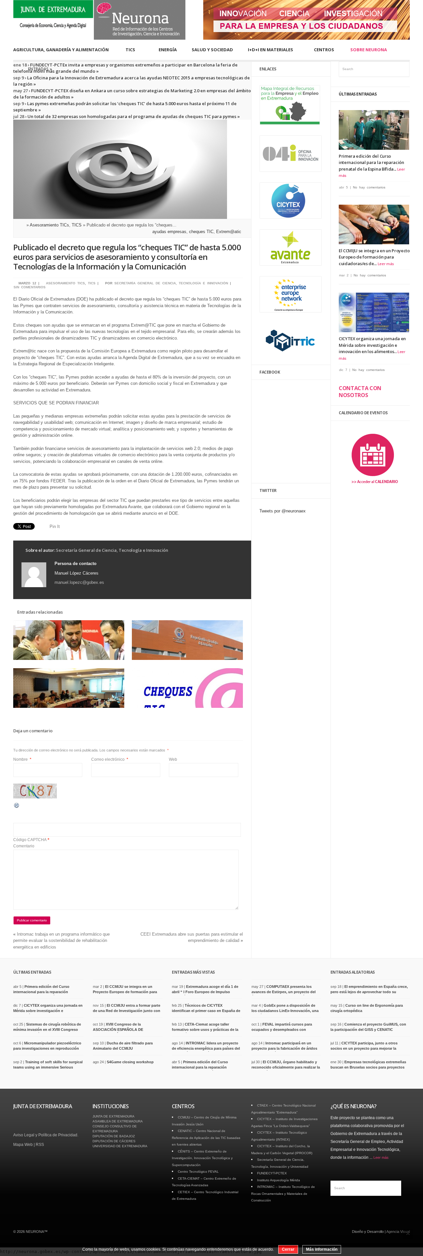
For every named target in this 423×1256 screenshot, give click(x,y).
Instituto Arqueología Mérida (278, 1180)
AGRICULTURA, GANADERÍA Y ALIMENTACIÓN (61, 50)
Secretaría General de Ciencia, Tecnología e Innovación (171, 283)
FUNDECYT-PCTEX (272, 1173)
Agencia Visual (398, 1232)
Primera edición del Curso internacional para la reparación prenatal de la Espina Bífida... (371, 162)
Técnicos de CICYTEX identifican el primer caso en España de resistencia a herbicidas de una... (206, 1010)
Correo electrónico (109, 759)
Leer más (386, 263)
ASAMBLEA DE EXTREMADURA (118, 1121)
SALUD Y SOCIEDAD (212, 50)
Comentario (23, 846)
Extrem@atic (228, 231)
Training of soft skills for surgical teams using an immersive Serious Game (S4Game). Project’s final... (48, 1067)
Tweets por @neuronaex (282, 510)
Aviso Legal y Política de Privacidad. (45, 1135)
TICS (130, 50)
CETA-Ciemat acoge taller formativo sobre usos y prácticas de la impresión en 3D (205, 1029)
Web (173, 759)
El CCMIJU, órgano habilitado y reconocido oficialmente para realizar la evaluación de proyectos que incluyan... (286, 1067)
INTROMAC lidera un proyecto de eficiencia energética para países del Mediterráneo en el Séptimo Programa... (206, 1048)
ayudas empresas (169, 231)
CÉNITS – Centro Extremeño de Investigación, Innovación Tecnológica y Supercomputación (202, 1158)
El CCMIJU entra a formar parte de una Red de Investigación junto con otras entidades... (126, 1010)
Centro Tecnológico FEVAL (198, 1171)
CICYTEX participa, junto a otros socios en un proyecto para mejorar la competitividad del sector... (364, 1048)
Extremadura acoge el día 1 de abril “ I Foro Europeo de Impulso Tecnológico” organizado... (205, 992)
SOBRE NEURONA (368, 50)
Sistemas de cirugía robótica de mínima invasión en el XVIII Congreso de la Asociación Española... (47, 1029)
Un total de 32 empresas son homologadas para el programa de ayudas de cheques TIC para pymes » (133, 116)
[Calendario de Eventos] (374, 487)
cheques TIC (201, 231)
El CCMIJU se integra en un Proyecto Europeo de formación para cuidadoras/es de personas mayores (125, 992)
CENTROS (324, 50)
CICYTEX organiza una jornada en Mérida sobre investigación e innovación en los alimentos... (372, 345)
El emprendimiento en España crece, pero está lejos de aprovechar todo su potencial (369, 992)
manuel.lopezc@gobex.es (79, 582)
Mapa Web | (24, 1144)
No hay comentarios (369, 187)
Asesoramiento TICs (49, 225)
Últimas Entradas (357, 94)
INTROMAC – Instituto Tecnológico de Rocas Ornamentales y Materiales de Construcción (283, 1193)
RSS (40, 1144)
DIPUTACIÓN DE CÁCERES (114, 1141)
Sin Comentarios (30, 287)
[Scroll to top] (408, 1234)
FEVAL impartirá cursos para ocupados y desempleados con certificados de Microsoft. (281, 1029)
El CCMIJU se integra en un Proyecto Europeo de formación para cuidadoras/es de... (374, 257)
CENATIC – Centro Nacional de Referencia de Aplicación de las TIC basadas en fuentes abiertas (206, 1137)
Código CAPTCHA (30, 839)
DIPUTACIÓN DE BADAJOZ (114, 1136)
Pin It (55, 526)
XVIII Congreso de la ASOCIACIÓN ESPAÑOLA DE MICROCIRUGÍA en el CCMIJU (119, 1029)
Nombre (22, 759)
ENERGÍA (168, 50)
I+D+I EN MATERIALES (270, 50)
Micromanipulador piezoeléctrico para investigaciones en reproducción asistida (47, 1048)
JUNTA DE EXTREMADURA (114, 1116)
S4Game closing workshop (130, 1062)
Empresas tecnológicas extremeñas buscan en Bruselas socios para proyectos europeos (368, 1067)
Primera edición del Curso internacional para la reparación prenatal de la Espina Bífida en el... (43, 992)
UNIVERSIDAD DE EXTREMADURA (120, 1146)
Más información (321, 1249)
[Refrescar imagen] (16, 807)
